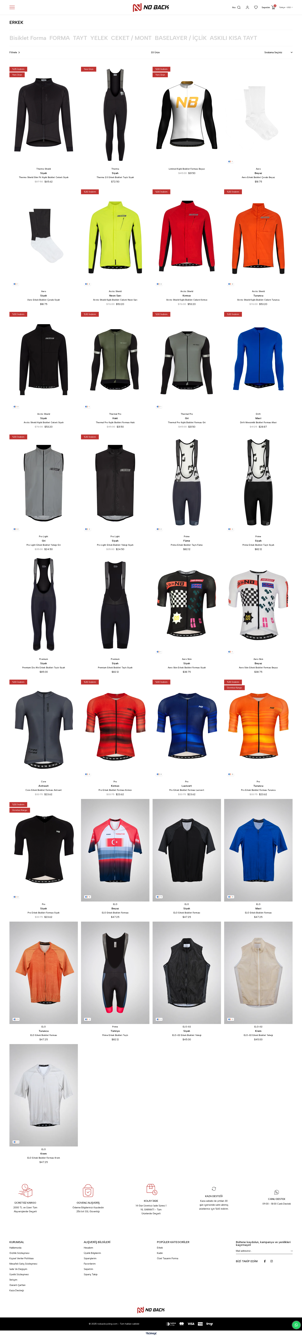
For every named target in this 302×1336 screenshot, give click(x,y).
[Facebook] (265, 1261)
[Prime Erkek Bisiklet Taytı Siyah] (258, 482)
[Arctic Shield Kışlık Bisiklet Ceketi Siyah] (43, 360)
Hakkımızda (15, 1247)
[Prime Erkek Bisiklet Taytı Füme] (187, 482)
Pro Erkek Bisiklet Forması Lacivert (186, 790)
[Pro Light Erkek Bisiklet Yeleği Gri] (43, 482)
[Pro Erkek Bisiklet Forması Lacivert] (187, 727)
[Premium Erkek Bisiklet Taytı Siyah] (115, 605)
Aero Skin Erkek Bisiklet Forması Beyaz (258, 667)
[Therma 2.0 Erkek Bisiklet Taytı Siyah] (115, 115)
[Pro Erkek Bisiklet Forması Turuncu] (258, 727)
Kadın (160, 1253)
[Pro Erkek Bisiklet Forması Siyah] (43, 850)
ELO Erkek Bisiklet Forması (115, 913)
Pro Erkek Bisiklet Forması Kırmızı (115, 790)
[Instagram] (271, 1261)
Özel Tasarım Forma (167, 1258)
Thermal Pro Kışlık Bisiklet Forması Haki (115, 422)
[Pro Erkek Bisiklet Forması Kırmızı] (115, 727)
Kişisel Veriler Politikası (21, 1258)
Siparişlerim (90, 1258)
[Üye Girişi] (247, 7)
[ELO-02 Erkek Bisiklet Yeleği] (187, 973)
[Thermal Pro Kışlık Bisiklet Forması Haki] (115, 360)
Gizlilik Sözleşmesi (19, 1253)
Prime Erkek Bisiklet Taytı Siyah (258, 545)
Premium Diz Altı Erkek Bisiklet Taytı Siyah (43, 667)
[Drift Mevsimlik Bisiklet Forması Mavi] (258, 360)
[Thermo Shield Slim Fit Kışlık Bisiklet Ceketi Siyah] (43, 115)
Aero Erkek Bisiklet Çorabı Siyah (43, 300)
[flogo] (151, 1310)
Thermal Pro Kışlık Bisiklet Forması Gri (187, 422)
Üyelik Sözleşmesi (19, 1274)
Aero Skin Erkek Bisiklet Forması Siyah (187, 667)
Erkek (160, 1247)
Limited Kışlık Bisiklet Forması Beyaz (187, 169)
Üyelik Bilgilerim (92, 1253)
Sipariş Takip (91, 1274)
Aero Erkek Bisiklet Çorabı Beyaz (258, 177)
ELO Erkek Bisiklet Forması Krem (43, 1158)
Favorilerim (90, 1263)
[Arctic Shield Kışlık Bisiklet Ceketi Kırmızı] (187, 237)
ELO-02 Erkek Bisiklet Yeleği (186, 1035)
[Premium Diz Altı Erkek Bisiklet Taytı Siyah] (43, 605)
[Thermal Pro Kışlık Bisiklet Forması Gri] (187, 360)
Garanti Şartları (17, 1285)
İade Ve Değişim (18, 1269)
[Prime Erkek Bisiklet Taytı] (115, 973)
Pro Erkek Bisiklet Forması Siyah (43, 913)
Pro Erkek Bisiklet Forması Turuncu (258, 790)
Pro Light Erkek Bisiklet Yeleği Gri (44, 545)
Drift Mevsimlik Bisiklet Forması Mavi (258, 422)
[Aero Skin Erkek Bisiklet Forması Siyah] (187, 605)
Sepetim (88, 1269)
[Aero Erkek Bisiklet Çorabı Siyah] (43, 237)
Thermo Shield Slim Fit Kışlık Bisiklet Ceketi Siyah (43, 177)
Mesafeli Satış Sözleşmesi (23, 1263)
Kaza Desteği (16, 1290)
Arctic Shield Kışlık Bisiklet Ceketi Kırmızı (186, 300)
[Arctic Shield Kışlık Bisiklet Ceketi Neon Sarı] (115, 237)
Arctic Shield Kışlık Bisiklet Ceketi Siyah (44, 422)
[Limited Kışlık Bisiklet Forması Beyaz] (187, 115)
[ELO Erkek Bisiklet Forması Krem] (43, 1095)
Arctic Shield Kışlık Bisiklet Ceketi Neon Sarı (115, 300)
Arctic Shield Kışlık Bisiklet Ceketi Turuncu (258, 300)
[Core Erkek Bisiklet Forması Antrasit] (43, 727)
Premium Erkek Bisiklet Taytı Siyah (115, 667)
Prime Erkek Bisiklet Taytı (115, 1035)
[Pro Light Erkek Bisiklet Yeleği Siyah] (115, 482)
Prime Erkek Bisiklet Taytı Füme (187, 545)
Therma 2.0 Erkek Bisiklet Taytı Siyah (115, 177)
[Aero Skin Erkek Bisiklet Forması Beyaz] (258, 605)
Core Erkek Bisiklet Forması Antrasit (43, 790)
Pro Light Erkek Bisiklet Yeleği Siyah (115, 545)
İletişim (13, 1279)
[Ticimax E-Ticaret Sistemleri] (151, 1333)
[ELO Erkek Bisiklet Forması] (115, 850)
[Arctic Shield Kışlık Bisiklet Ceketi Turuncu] (258, 237)
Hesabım (88, 1247)
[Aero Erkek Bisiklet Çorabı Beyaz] (258, 115)
